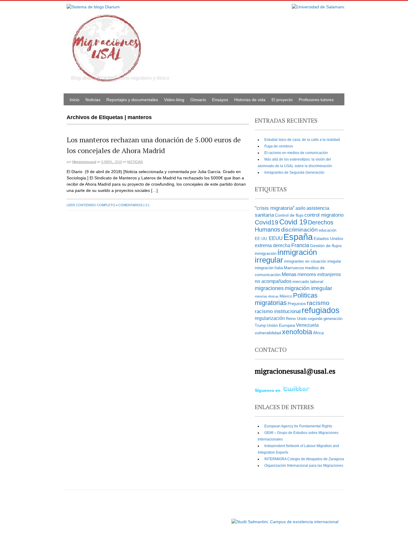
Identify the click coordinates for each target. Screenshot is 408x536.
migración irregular (308, 288)
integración (264, 268)
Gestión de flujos (326, 245)
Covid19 (266, 222)
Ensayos (220, 99)
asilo (300, 208)
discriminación (299, 230)
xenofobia (297, 332)
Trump (260, 326)
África (318, 332)
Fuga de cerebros (278, 146)
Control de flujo (289, 215)
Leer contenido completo (91, 205)
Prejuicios (297, 303)
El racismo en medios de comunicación (296, 153)
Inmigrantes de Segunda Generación (294, 172)
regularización (270, 318)
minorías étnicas (267, 296)
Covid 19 (293, 222)
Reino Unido (296, 319)
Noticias (92, 99)
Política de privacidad (212, 518)
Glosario (198, 99)
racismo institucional (278, 311)
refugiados (321, 310)
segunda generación (325, 319)
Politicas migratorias (286, 299)
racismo (318, 302)
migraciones (269, 288)
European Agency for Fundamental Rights (298, 426)
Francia (300, 245)
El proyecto (282, 99)
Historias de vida (250, 99)
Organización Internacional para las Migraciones (303, 465)
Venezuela (307, 325)
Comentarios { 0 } (133, 205)
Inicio (74, 99)
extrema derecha (272, 245)
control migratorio (323, 215)
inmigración (266, 253)
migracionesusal (84, 162)
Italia (278, 268)
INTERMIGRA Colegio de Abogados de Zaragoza (304, 459)
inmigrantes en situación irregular (312, 261)
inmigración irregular (286, 256)
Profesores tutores (316, 99)
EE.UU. (261, 239)
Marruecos (294, 267)
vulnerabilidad (268, 332)
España (298, 237)
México (286, 296)
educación (327, 230)
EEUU (276, 238)
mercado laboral (307, 281)
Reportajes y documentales (132, 99)
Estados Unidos (328, 238)
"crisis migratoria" (275, 208)
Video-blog (174, 99)
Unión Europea (281, 325)
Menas (289, 274)
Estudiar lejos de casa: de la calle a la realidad (302, 140)
